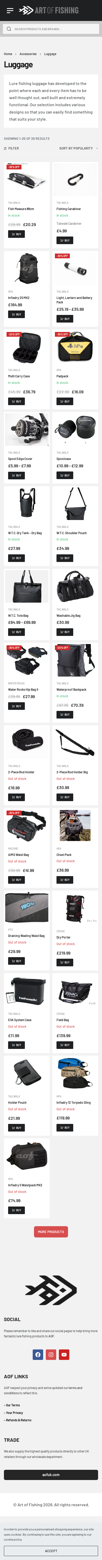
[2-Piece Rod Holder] (26, 743)
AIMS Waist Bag (18, 854)
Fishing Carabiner (68, 209)
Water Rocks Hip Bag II (23, 689)
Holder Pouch (17, 1102)
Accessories (28, 54)
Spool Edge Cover (20, 458)
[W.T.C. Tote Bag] (26, 586)
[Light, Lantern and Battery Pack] (75, 268)
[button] (16, 234)
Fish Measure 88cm (21, 209)
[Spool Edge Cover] (26, 429)
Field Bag (62, 1020)
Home (8, 54)
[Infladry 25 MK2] (26, 268)
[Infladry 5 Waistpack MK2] (26, 1156)
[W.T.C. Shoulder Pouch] (75, 503)
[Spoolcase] (75, 429)
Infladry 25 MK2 (19, 297)
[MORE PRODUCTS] (51, 1231)
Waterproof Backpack (71, 689)
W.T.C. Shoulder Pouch (71, 533)
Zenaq (60, 931)
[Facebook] (38, 1354)
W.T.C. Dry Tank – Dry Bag (25, 533)
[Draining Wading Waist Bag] (26, 907)
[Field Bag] (75, 990)
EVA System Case (19, 1020)
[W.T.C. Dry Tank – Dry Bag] (26, 503)
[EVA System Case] (26, 990)
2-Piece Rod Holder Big (72, 772)
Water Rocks (16, 683)
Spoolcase (63, 458)
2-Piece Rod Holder (21, 772)
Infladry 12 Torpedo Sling (73, 1102)
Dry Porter (63, 937)
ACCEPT (51, 1551)
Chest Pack (63, 854)
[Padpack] (75, 347)
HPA (10, 291)
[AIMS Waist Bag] (26, 825)
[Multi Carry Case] (26, 347)
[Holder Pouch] (26, 1073)
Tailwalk (14, 202)
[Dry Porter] (75, 908)
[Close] (97, 29)
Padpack (62, 376)
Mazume (13, 848)
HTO (10, 929)
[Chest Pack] (75, 825)
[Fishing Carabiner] (75, 179)
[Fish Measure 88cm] (26, 179)
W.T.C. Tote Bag (18, 615)
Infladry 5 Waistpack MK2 (25, 1185)
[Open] (10, 10)
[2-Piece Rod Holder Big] (75, 743)
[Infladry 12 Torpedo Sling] (75, 1073)
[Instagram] (51, 1354)
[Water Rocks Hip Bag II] (26, 660)
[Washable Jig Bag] (75, 586)
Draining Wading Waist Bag (26, 935)
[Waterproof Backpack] (75, 660)
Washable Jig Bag (68, 615)
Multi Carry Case (19, 376)
